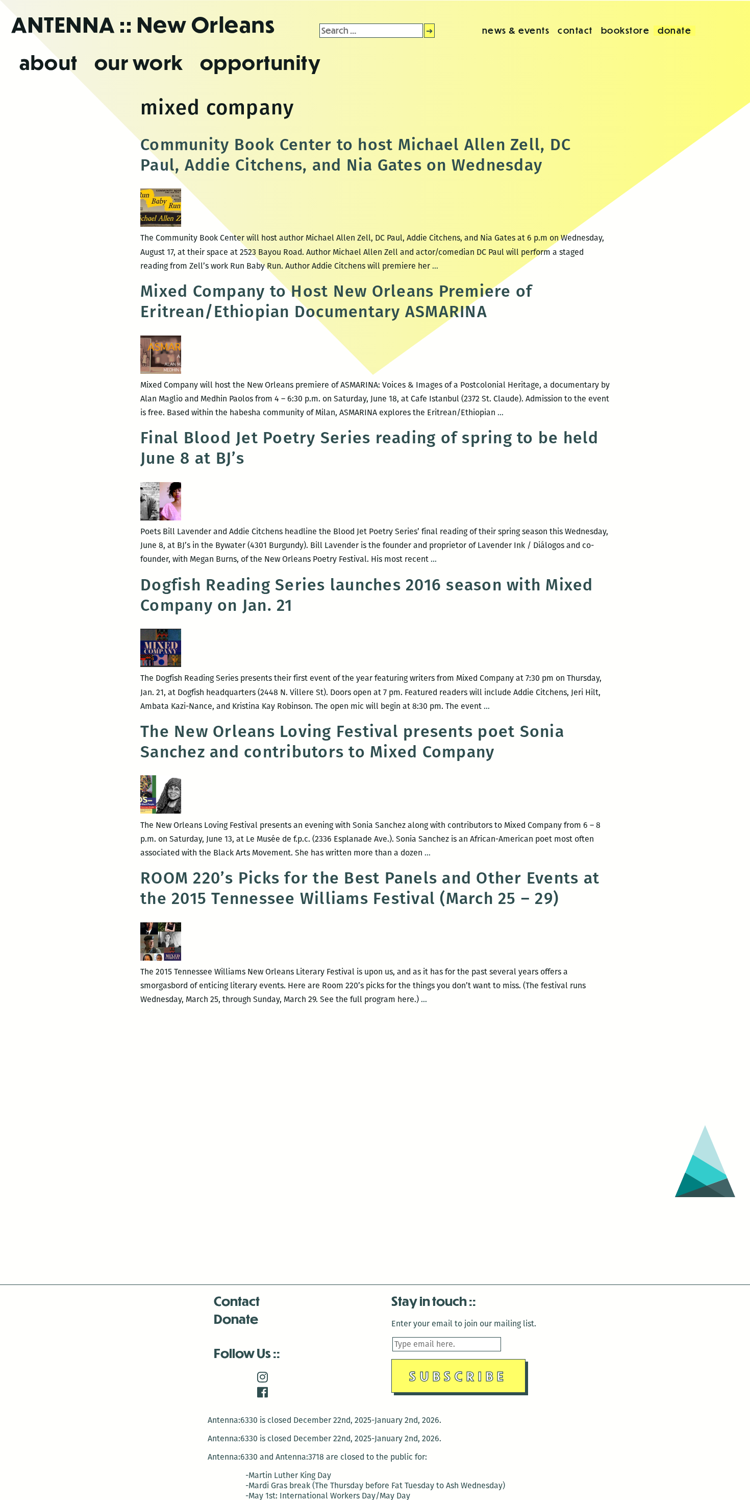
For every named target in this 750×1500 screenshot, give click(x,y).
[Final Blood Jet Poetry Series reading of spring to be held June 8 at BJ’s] (160, 517)
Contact (237, 1300)
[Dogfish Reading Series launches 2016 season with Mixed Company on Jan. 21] (160, 664)
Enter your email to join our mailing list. (463, 1323)
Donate (236, 1318)
